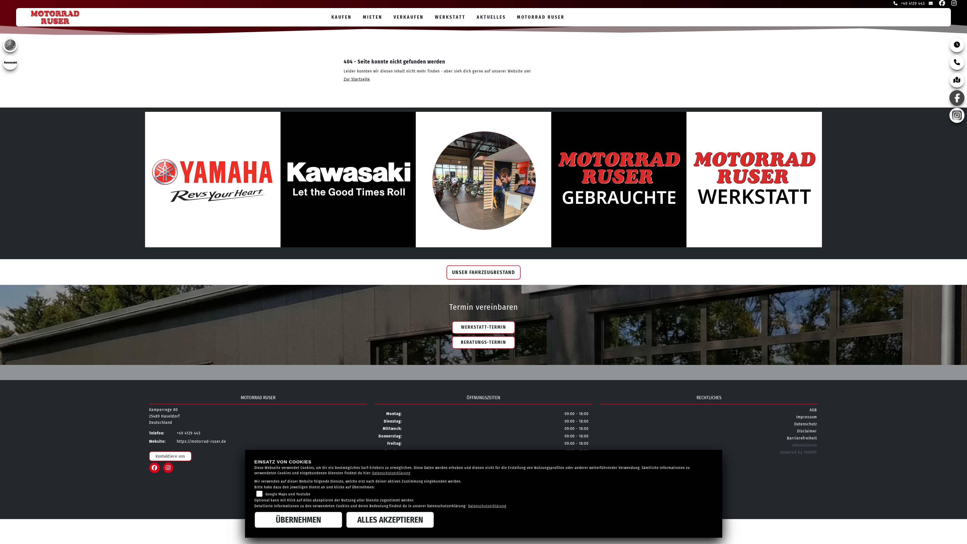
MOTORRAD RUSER (541, 17)
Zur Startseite (357, 79)
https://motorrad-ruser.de (201, 441)
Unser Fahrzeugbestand (483, 272)
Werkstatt (450, 17)
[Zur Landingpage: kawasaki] (10, 62)
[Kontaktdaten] (956, 62)
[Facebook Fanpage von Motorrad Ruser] (941, 4)
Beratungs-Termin (483, 342)
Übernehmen (298, 520)
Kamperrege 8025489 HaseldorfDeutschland (164, 416)
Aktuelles (491, 17)
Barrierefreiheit (802, 438)
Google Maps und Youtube (287, 494)
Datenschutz (805, 424)
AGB (813, 409)
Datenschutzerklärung (391, 473)
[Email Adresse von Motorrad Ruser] (930, 4)
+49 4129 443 (912, 3)
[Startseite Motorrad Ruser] (50, 16)
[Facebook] (956, 97)
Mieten (373, 17)
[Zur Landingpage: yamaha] (10, 44)
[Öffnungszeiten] (956, 44)
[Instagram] (956, 115)
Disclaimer (807, 431)
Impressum (806, 417)
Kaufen (341, 17)
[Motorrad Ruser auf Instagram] (953, 4)
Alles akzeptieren (390, 520)
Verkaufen (409, 17)
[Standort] (956, 80)
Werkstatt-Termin (483, 327)
